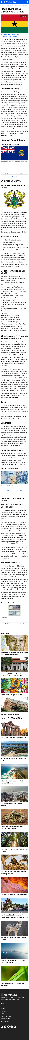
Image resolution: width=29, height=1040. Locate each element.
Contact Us (3, 1006)
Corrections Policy (5, 1018)
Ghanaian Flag (6, 34)
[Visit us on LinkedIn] (15, 1027)
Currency (15, 36)
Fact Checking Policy (6, 1016)
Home (2, 1003)
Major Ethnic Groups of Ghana (11, 695)
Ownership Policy (5, 1021)
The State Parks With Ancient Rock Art (14, 894)
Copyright (3, 1011)
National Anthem (7, 36)
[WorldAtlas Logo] (10, 2)
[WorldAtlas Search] (27, 2)
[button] (7, 173)
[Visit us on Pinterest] (11, 1027)
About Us (3, 1013)
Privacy (3, 1008)
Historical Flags (15, 34)
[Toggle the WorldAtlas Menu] (1, 2)
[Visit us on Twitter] (8, 1027)
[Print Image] (23, 16)
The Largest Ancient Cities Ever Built (13, 737)
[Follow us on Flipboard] (2, 1027)
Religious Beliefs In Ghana (10, 714)
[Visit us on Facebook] (5, 1027)
